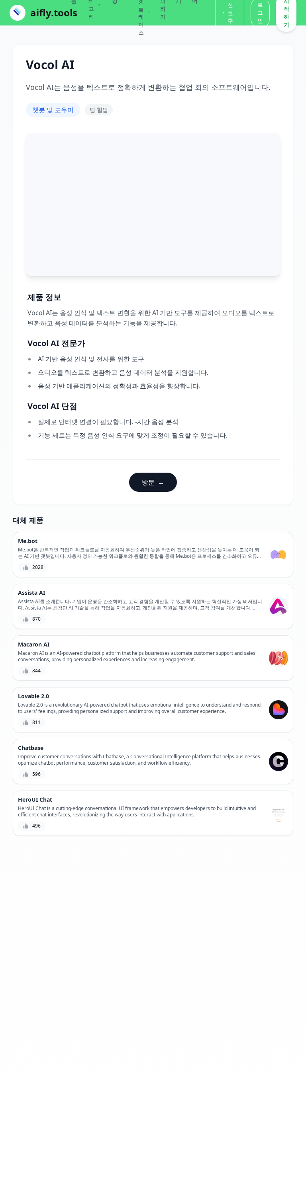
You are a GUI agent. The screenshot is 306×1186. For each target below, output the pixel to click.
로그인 (260, 12)
